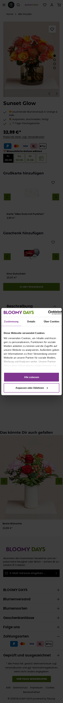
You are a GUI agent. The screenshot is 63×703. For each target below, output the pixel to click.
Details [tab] (31, 321)
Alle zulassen (31, 377)
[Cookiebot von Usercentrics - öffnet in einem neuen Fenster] (48, 312)
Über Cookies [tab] (51, 321)
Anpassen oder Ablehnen (30, 387)
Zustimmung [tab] (11, 321)
